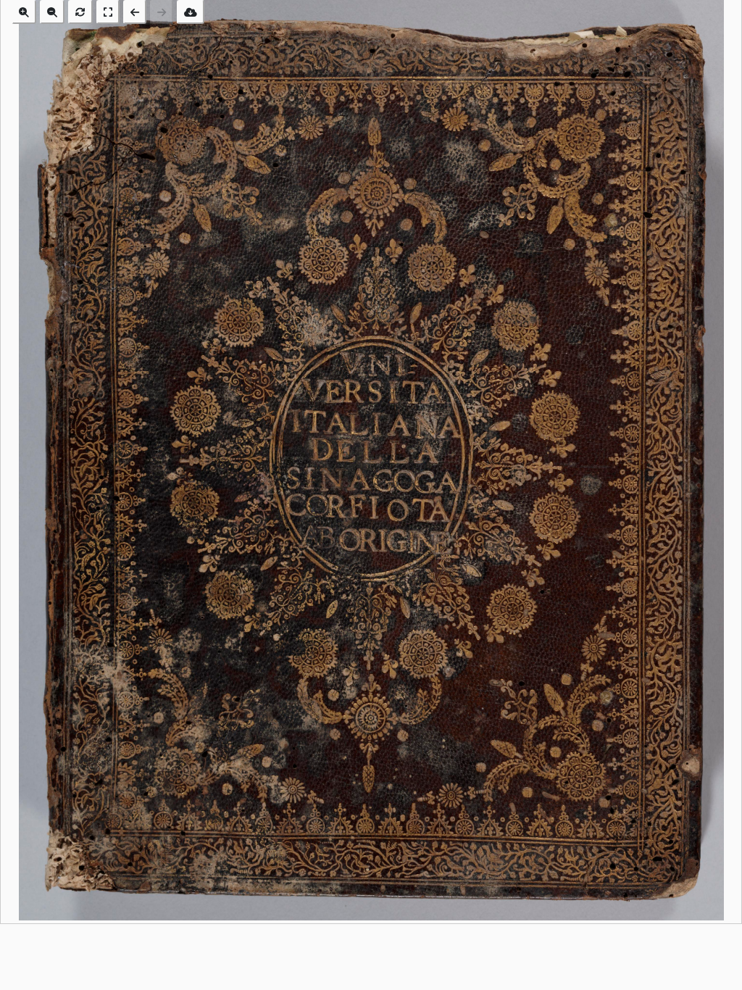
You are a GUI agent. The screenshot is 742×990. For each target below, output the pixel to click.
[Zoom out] (52, 12)
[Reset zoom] (80, 12)
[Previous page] (134, 12)
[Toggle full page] (108, 12)
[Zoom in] (24, 12)
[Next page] (161, 12)
